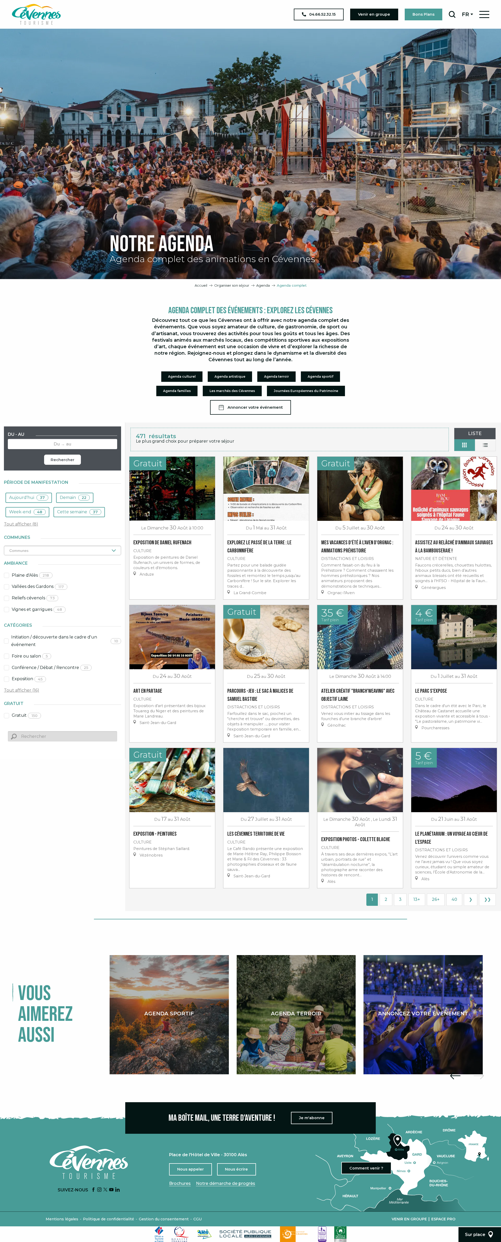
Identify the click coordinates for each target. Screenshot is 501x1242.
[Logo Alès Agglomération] (204, 1234)
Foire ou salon (30, 656)
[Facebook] (93, 1190)
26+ (436, 899)
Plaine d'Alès (30, 575)
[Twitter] (105, 1190)
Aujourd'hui (27, 497)
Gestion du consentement (164, 1219)
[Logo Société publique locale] (245, 1234)
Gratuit (25, 715)
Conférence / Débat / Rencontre (50, 667)
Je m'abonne (312, 1118)
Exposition (27, 678)
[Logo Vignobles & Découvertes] (340, 1234)
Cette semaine (77, 511)
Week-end (25, 511)
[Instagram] (99, 1190)
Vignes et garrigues (37, 609)
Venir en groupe (409, 1219)
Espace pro (443, 1219)
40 (454, 899)
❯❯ (487, 899)
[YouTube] (111, 1190)
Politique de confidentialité (108, 1219)
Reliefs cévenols (33, 597)
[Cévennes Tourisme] (36, 14)
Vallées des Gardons (38, 586)
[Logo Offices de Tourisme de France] (159, 1234)
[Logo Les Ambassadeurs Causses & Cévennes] (322, 1234)
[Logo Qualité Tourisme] (180, 1234)
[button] (452, 14)
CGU (197, 1219)
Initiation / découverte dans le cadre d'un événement (64, 641)
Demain (73, 497)
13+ (416, 899)
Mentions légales (62, 1219)
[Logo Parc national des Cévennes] (295, 1234)
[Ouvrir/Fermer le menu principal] (484, 14)
